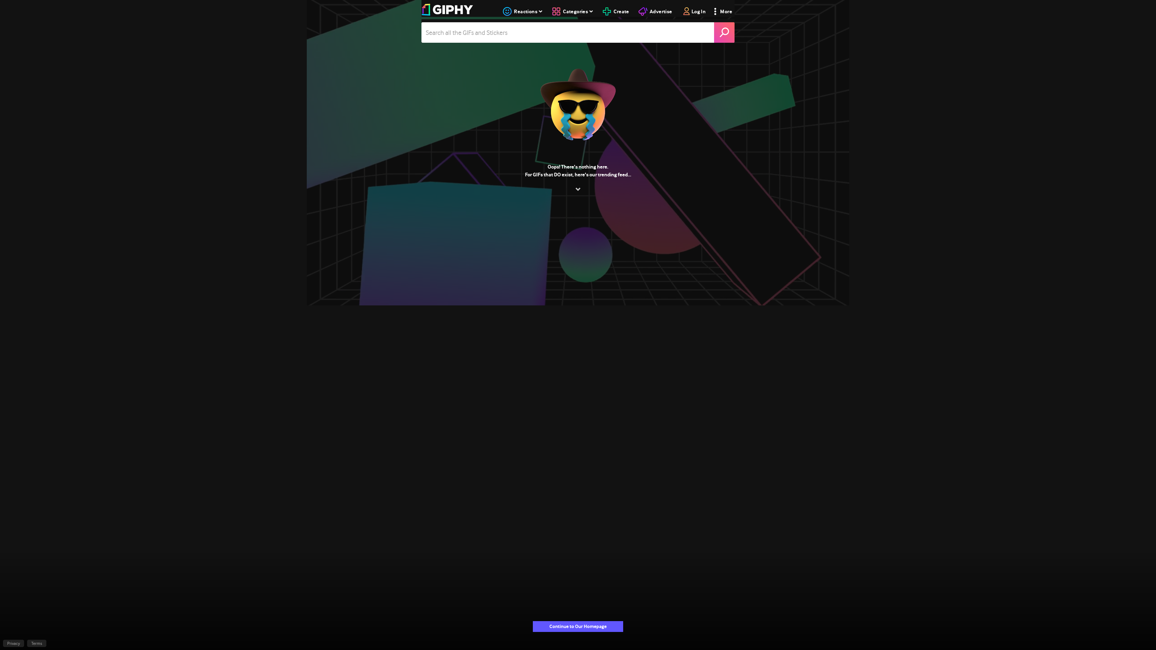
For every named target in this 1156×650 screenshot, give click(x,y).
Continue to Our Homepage (578, 626)
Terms (36, 643)
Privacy (13, 643)
